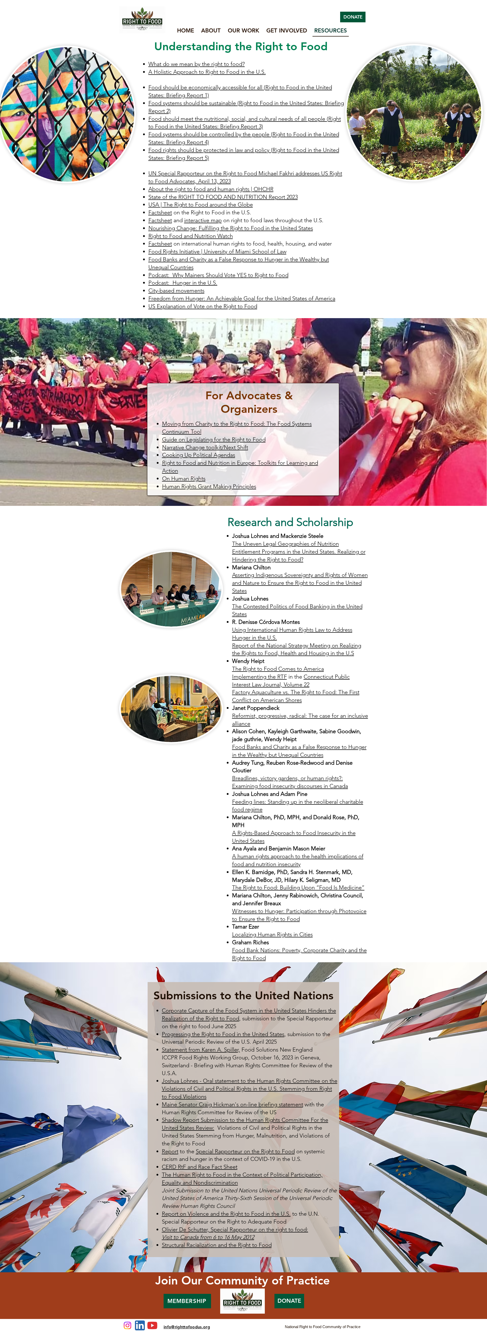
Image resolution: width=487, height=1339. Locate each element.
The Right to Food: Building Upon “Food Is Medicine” (298, 887)
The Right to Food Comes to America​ (278, 668)
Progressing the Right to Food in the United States (223, 1034)
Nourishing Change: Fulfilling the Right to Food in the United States (230, 228)
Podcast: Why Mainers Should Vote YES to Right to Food (218, 275)
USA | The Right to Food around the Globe (200, 204)
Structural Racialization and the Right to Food (217, 1245)
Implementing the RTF (259, 676)
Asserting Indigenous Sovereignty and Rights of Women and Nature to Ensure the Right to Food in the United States (300, 583)
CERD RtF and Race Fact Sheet (199, 1166)
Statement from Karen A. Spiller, (201, 1049)
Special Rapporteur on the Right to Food (245, 1151)
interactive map (203, 220)
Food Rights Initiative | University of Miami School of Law (217, 251)
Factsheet (160, 212)
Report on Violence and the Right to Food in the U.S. (226, 1213)
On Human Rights (183, 478)
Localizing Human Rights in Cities (272, 934)
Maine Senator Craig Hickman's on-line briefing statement (232, 1104)
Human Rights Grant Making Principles (209, 486)
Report (170, 1151)
